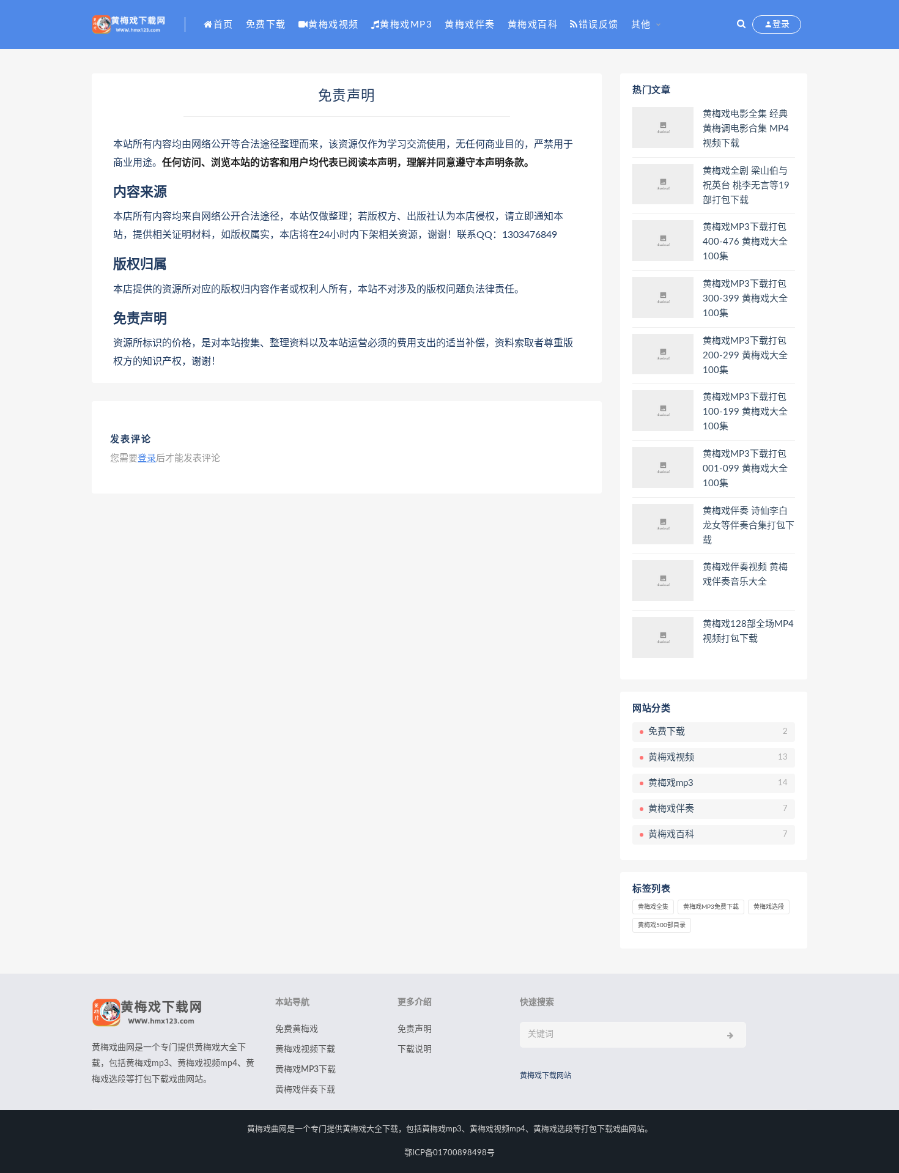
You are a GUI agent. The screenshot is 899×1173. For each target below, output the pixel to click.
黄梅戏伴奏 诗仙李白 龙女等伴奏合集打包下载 (748, 525)
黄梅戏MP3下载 (305, 1069)
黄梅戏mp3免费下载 (711, 907)
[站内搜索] (741, 24)
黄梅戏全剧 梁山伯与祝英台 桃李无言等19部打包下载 (746, 185)
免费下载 (266, 24)
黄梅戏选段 (768, 907)
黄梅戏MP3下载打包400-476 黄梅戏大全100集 (745, 242)
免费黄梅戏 (296, 1029)
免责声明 (415, 1029)
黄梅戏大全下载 (370, 1129)
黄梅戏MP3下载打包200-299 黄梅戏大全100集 (745, 355)
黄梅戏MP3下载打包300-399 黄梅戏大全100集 (745, 298)
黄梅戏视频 (333, 24)
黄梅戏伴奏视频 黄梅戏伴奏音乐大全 (745, 574)
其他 (641, 24)
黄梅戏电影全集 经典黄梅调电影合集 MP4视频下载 (746, 128)
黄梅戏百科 (533, 24)
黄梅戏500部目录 (662, 925)
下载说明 (415, 1049)
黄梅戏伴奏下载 (305, 1090)
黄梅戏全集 (653, 907)
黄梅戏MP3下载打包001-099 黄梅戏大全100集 (745, 469)
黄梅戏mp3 (406, 24)
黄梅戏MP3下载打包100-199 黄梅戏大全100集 (745, 412)
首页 (223, 24)
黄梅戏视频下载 (305, 1049)
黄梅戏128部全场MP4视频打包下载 (748, 631)
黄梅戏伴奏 (470, 24)
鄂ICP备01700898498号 (449, 1153)
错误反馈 (599, 24)
